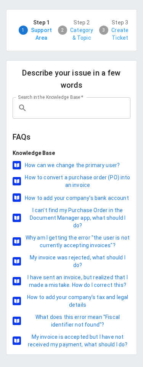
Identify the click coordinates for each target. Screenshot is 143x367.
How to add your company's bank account (77, 198)
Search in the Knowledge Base (50, 97)
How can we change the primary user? (72, 165)
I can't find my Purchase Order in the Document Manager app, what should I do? (77, 218)
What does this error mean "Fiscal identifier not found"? (77, 321)
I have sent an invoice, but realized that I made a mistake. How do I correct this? (77, 281)
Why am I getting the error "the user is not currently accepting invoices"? (78, 241)
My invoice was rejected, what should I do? (77, 261)
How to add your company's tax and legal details (78, 301)
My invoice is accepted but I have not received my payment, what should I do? (78, 341)
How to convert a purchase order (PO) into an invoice (77, 181)
